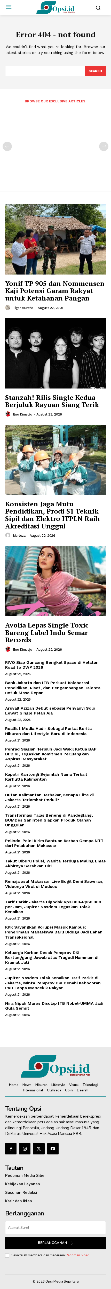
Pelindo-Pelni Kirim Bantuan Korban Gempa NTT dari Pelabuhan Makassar (54, 843)
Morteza (19, 535)
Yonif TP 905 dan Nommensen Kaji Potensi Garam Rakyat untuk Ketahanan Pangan (55, 290)
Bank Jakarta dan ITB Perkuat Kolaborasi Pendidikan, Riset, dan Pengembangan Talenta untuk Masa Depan (52, 687)
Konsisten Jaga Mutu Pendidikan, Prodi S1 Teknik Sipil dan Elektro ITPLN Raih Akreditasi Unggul (52, 514)
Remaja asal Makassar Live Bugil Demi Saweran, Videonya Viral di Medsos (54, 884)
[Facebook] (11, 1148)
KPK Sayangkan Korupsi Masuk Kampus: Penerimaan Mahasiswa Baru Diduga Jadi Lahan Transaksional (53, 932)
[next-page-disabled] (103, 146)
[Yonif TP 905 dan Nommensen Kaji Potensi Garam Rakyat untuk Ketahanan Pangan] (55, 239)
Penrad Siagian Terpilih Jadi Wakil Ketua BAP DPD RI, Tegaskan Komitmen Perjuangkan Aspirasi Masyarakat (51, 754)
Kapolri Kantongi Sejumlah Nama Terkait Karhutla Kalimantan (46, 777)
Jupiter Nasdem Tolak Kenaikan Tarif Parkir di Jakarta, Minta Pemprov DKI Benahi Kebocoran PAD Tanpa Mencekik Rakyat (53, 982)
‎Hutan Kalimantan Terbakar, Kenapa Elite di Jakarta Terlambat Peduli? (49, 797)
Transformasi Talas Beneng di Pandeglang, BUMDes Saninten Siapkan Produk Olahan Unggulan (49, 820)
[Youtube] (53, 1148)
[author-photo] (8, 308)
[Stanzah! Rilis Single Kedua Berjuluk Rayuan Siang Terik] (55, 353)
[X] (38, 1148)
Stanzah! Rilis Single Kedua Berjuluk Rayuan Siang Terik (52, 401)
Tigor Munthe (23, 308)
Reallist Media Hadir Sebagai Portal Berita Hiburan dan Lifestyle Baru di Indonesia (48, 731)
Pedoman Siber (77, 1255)
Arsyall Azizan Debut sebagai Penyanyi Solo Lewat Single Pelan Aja (50, 711)
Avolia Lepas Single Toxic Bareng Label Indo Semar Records (47, 632)
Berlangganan (52, 1243)
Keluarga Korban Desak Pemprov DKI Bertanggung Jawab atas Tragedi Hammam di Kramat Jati (51, 957)
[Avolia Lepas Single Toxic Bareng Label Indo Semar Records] (55, 581)
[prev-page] (7, 146)
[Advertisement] (55, 144)
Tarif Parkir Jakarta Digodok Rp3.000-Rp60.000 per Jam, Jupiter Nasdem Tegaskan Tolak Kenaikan (53, 906)
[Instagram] (24, 1148)
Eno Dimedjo (22, 414)
